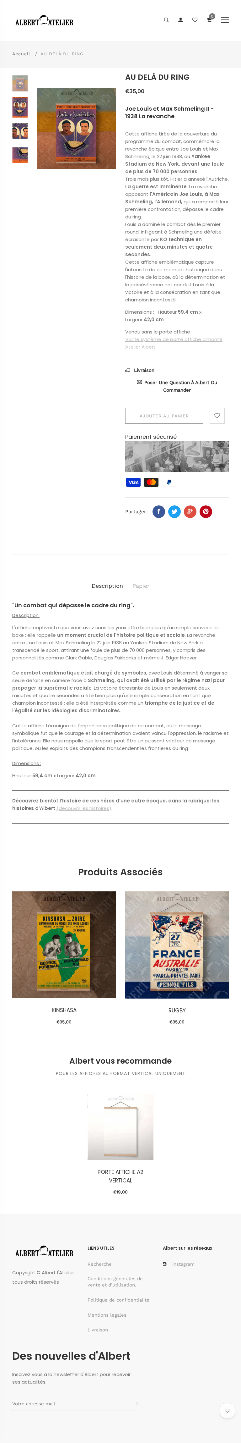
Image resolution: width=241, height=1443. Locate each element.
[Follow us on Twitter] (174, 511)
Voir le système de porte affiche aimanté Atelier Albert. (173, 343)
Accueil (21, 53)
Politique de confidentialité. (119, 1300)
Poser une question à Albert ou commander (180, 386)
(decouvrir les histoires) (83, 808)
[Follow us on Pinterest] (206, 511)
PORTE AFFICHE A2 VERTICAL (120, 1176)
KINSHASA (64, 1010)
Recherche (100, 1264)
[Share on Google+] (190, 511)
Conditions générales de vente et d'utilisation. (115, 1282)
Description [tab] (107, 585)
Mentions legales (107, 1315)
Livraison (143, 370)
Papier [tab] (140, 585)
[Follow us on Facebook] (159, 511)
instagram (183, 1264)
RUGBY (177, 1010)
